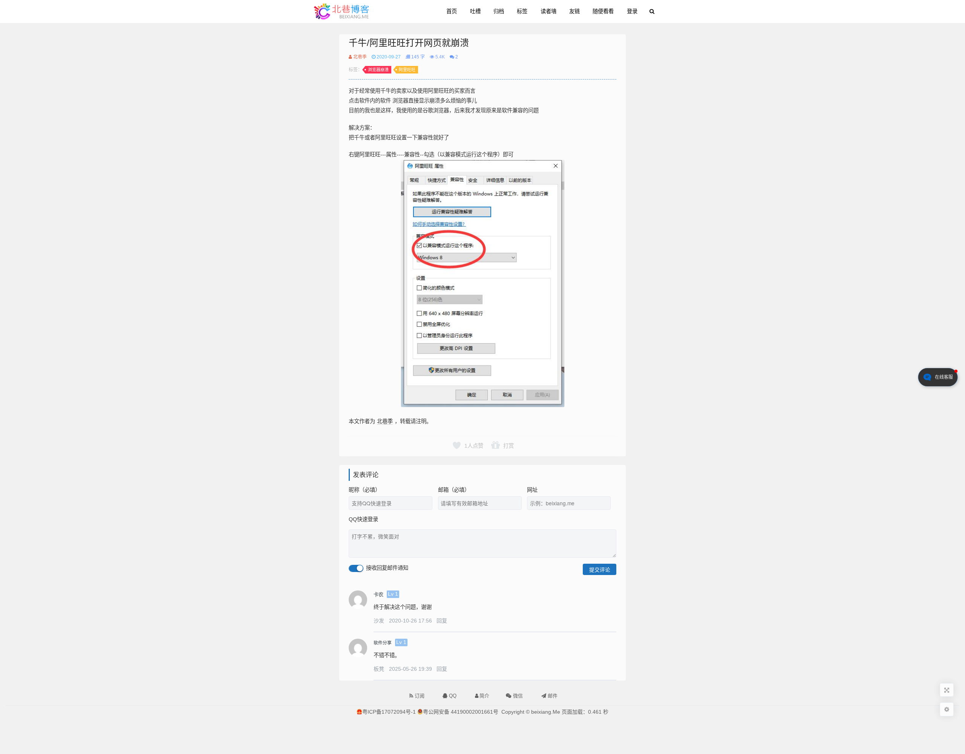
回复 (442, 621)
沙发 (380, 621)
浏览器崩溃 (378, 69)
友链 (574, 11)
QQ (451, 696)
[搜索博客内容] (652, 11)
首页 (451, 11)
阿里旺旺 (407, 69)
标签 (522, 11)
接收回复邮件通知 (386, 568)
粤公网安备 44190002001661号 (460, 712)
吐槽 (475, 11)
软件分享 (383, 642)
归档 (498, 11)
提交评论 (599, 569)
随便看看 (603, 11)
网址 (532, 490)
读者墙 (548, 11)
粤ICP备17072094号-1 (389, 712)
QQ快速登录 (363, 519)
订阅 (418, 696)
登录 (632, 11)
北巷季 (359, 57)
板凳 (380, 669)
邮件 (552, 696)
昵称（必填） (364, 490)
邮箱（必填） (454, 490)
